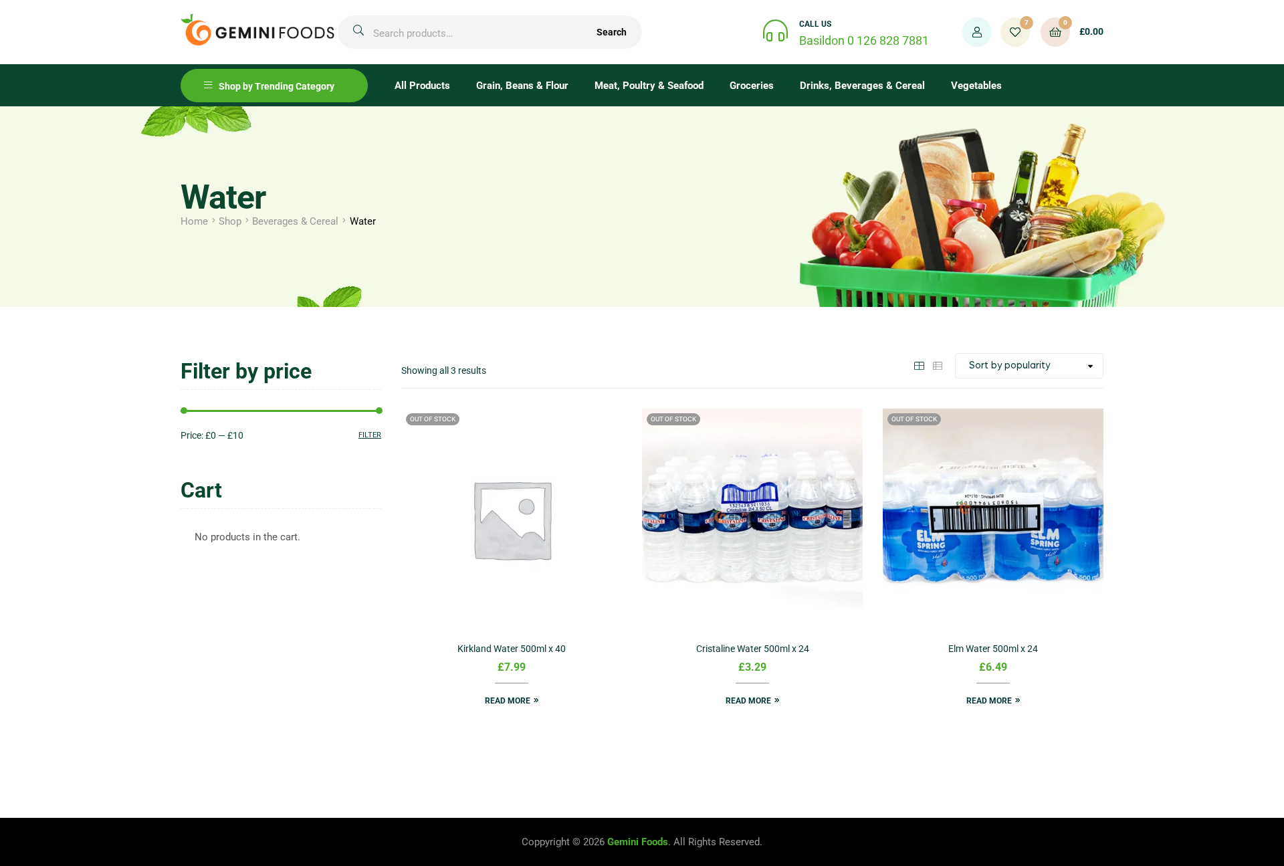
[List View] (938, 365)
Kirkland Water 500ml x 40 (511, 648)
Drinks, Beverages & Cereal (862, 86)
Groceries (752, 86)
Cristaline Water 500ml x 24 (752, 648)
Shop (230, 221)
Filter (369, 435)
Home (194, 221)
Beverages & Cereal (295, 221)
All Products (422, 86)
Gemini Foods (637, 842)
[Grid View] (919, 365)
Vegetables (976, 86)
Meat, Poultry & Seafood (649, 86)
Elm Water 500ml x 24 (993, 648)
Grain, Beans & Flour (522, 86)
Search (612, 32)
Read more (507, 701)
